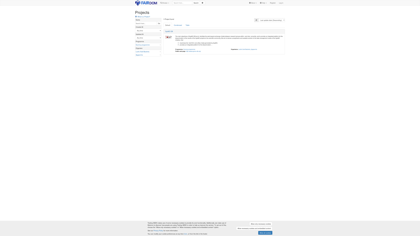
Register (273, 3)
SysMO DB (169, 31)
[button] (165, 3)
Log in (281, 3)
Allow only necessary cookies (261, 224)
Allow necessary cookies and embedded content (254, 228)
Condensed (178, 25)
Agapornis (254, 49)
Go (159, 23)
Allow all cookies (265, 233)
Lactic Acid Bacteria (244, 49)
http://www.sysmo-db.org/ (193, 51)
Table (187, 25)
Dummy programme (189, 49)
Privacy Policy (158, 230)
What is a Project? (143, 17)
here (185, 234)
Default (167, 25)
